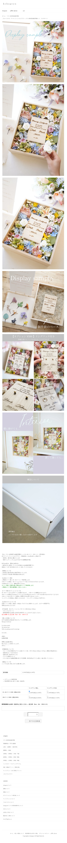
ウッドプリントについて (9, 798)
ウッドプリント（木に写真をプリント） (12, 770)
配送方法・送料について (9, 815)
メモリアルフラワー (8, 774)
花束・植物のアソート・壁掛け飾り (11, 767)
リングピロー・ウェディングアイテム (12, 763)
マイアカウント (7, 819)
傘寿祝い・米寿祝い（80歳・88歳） (11, 757)
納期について (6, 788)
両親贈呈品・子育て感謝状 (9, 743)
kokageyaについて (7, 785)
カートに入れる (34, 721)
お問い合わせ (13, 10)
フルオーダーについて (8, 802)
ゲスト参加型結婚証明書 (13, 16)
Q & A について (6, 809)
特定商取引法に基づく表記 (31, 833)
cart (24, 10)
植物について (6, 792)
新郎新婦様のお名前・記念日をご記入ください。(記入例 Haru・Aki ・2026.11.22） (25, 704)
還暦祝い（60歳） (7, 750)
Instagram (4, 10)
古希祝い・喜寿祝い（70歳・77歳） (11, 753)
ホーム (3, 16)
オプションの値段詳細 (11, 679)
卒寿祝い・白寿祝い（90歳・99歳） (11, 760)
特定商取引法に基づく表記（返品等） (15, 681)
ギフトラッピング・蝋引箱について (11, 795)
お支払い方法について (8, 812)
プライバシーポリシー (44, 833)
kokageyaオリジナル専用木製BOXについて (13, 805)
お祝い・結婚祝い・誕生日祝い (10, 747)
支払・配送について (19, 833)
